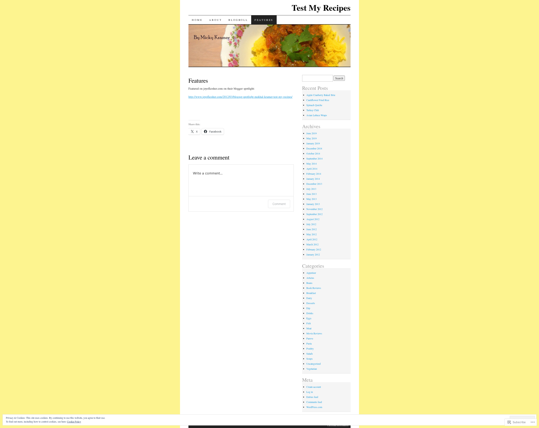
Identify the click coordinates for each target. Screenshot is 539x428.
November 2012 (314, 209)
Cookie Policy (74, 421)
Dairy (309, 298)
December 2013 (314, 183)
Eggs (308, 318)
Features (264, 19)
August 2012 (312, 219)
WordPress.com (314, 407)
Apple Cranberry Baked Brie (320, 95)
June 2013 (311, 193)
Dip (308, 308)
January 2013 (313, 204)
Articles (310, 277)
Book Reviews (313, 288)
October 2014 (313, 153)
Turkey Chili (312, 110)
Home (197, 19)
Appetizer (311, 272)
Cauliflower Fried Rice (317, 100)
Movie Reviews (314, 333)
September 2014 (314, 158)
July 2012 (311, 224)
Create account (313, 386)
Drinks (309, 313)
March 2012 (312, 244)
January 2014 (313, 178)
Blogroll (238, 19)
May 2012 (311, 234)
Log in (309, 391)
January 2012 (313, 254)
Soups (309, 358)
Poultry (310, 348)
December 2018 (314, 148)
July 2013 (311, 188)
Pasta (309, 343)
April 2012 (311, 239)
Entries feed (312, 397)
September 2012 (314, 214)
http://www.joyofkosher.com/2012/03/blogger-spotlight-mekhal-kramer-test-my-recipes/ (240, 97)
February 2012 (313, 249)
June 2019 (311, 133)
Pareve (309, 338)
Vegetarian (311, 368)
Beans (309, 282)
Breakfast (311, 293)
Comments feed (314, 402)
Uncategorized (313, 363)
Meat (308, 328)
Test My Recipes (321, 7)
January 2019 (313, 143)
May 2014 (311, 163)
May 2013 (311, 199)
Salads (309, 353)
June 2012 (311, 229)
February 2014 (313, 173)
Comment (279, 204)
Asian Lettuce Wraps (316, 115)
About (215, 19)
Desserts (310, 303)
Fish (308, 323)
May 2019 (311, 138)
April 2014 (311, 168)
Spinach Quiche (314, 105)
